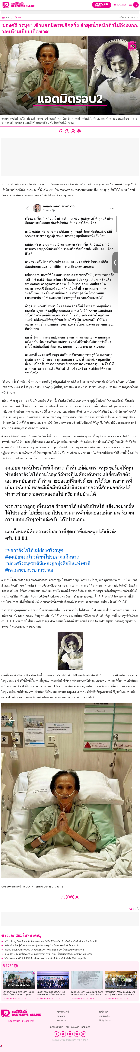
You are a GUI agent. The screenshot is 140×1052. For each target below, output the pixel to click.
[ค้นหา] (136, 5)
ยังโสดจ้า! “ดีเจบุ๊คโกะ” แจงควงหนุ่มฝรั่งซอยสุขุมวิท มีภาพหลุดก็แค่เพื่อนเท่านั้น (42, 945)
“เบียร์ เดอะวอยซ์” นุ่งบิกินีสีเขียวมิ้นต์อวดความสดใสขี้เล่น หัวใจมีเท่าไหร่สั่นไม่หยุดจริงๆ (46, 958)
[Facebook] (68, 897)
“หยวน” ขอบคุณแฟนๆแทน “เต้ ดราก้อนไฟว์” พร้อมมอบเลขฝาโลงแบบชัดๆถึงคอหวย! (44, 950)
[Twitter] (72, 897)
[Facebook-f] (56, 1034)
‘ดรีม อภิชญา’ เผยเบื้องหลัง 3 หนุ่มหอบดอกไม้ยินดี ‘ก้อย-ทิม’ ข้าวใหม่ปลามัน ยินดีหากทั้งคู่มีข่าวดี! (51, 941)
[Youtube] (70, 1034)
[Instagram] (83, 1034)
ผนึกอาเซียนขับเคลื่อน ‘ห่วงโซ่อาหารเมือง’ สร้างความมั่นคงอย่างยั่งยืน (51, 994)
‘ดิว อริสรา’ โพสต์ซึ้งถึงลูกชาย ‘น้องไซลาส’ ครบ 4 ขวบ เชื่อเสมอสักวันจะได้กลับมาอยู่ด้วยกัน (48, 954)
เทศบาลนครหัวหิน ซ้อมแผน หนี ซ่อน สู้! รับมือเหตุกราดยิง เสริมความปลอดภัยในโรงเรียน (120, 994)
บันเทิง (18, 17)
